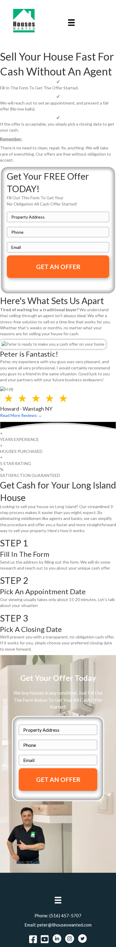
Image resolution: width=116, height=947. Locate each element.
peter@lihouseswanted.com (64, 924)
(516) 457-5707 (65, 915)
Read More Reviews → (21, 415)
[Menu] (71, 22)
